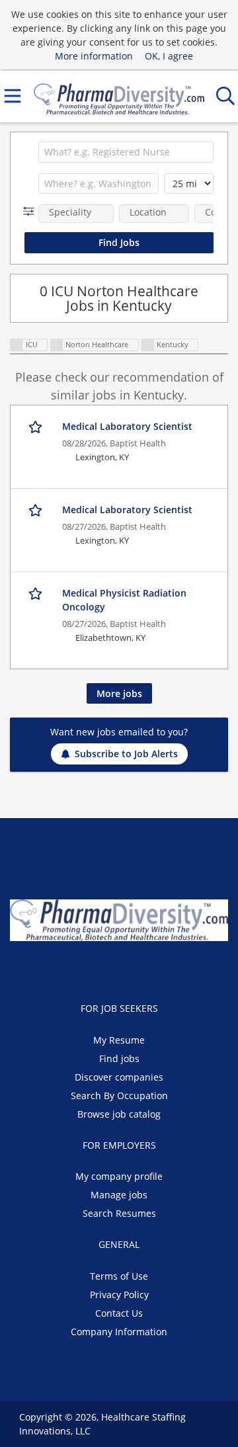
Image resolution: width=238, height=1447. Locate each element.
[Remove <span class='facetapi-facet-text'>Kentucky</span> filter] (148, 345)
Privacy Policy (119, 1294)
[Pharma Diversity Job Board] (119, 96)
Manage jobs (119, 1194)
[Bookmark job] (36, 426)
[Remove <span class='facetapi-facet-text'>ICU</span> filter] (16, 345)
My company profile (119, 1176)
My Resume (119, 1040)
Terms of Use (119, 1276)
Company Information (119, 1331)
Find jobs (119, 1058)
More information (94, 56)
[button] (31, 211)
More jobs (119, 693)
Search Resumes (119, 1213)
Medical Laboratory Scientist (127, 426)
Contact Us (119, 1313)
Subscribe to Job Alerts (126, 753)
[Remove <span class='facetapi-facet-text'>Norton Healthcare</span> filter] (57, 345)
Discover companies (119, 1077)
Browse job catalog (119, 1114)
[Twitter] (110, 968)
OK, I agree (169, 56)
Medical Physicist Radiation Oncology (124, 600)
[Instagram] (152, 968)
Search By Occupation (119, 1095)
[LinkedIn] (132, 968)
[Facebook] (89, 968)
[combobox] (126, 152)
